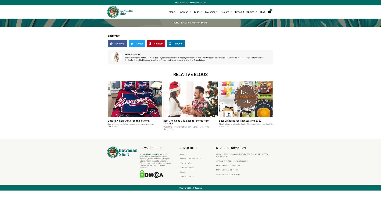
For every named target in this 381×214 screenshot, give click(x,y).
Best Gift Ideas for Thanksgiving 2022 (240, 120)
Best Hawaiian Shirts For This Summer (129, 120)
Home (176, 23)
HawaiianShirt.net (149, 154)
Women (184, 11)
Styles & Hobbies (244, 11)
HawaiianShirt (126, 12)
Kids (196, 11)
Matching (210, 11)
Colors (225, 11)
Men (171, 11)
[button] (117, 43)
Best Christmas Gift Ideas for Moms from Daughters (186, 122)
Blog (262, 11)
